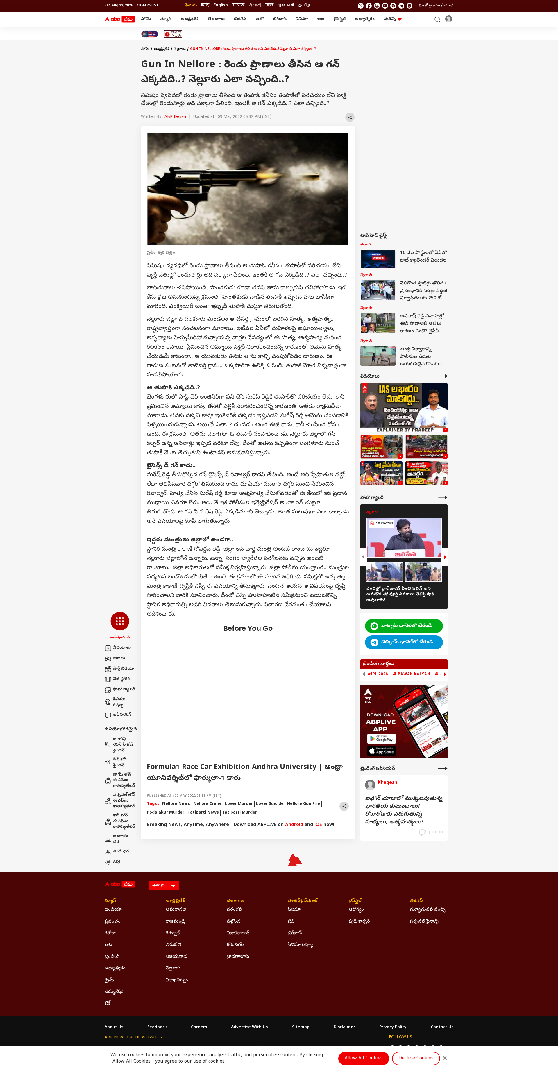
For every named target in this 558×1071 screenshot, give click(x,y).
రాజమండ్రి (175, 922)
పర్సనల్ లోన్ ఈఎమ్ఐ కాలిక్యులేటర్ (124, 800)
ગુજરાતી (286, 5)
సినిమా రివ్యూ (119, 702)
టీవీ (291, 922)
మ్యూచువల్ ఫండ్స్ (428, 910)
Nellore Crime (207, 804)
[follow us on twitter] (360, 5)
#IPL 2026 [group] (377, 674)
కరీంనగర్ (235, 945)
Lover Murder (239, 804)
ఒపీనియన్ (122, 715)
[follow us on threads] (376, 5)
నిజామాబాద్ (238, 933)
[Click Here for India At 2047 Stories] (149, 34)
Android (294, 825)
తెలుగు (191, 5)
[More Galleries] (443, 497)
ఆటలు (119, 658)
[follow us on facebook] (368, 5)
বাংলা (269, 5)
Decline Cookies (416, 1058)
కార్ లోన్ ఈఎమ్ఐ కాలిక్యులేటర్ (124, 821)
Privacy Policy (393, 1028)
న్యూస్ (165, 19)
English (221, 5)
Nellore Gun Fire (303, 804)
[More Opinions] (443, 768)
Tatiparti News (203, 813)
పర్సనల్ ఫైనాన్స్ (424, 922)
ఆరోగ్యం (356, 910)
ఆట (320, 19)
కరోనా (110, 933)
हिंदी (205, 5)
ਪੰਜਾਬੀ (255, 5)
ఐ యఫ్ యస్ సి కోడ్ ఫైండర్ (123, 745)
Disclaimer (344, 1028)
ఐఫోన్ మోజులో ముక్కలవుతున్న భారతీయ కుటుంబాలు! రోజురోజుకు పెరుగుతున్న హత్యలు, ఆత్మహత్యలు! (403, 810)
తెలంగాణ (216, 19)
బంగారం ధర (120, 839)
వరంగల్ (234, 910)
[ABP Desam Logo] (120, 19)
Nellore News (176, 804)
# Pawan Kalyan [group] (411, 674)
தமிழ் (304, 5)
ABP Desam (175, 117)
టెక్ (107, 1003)
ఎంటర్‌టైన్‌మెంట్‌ (303, 901)
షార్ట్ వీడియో (123, 669)
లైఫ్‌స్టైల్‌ (340, 19)
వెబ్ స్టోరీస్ (121, 679)
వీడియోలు (122, 648)
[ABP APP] (381, 739)
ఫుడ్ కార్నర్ (359, 922)
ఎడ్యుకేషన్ (114, 992)
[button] (120, 626)
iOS (318, 825)
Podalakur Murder (165, 813)
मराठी (238, 5)
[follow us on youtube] (385, 5)
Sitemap (301, 1028)
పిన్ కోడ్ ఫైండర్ (120, 762)
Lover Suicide (270, 804)
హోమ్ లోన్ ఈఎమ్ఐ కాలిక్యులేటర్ (124, 780)
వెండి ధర (121, 851)
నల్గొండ (233, 922)
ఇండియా (113, 910)
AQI (117, 862)
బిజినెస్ (240, 19)
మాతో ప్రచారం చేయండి (436, 5)
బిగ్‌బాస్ (280, 19)
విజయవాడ (176, 957)
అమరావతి (176, 910)
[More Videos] (443, 376)
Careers (199, 1028)
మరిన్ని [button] (390, 19)
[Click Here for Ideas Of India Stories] (173, 34)
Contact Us (442, 1028)
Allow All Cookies (364, 1058)
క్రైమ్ (109, 980)
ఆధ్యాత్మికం (365, 19)
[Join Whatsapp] (409, 5)
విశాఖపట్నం (177, 980)
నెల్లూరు (180, 49)
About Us (114, 1028)
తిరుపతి (173, 945)
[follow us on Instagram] (393, 5)
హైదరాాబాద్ (238, 957)
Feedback (157, 1028)
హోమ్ (146, 19)
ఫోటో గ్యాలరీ (124, 690)
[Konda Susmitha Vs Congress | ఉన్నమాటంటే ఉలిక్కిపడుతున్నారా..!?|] (381, 473)
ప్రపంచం (113, 922)
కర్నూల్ (173, 933)
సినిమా (302, 19)
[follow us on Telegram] (401, 5)
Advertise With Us (249, 1028)
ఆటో (259, 19)
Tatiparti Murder (239, 813)
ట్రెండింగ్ (112, 957)
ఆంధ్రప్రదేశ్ (189, 19)
